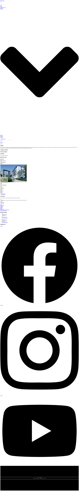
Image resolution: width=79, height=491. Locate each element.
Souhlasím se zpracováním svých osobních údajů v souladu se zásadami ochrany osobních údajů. (13, 200)
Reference (1, 142)
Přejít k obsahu (2, 0)
